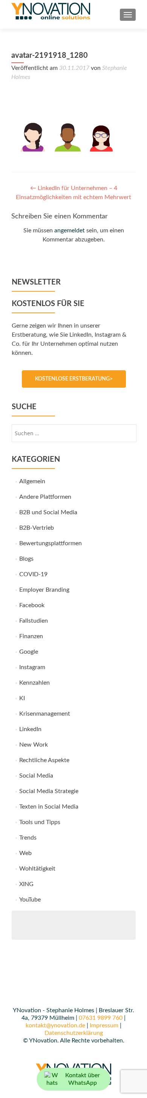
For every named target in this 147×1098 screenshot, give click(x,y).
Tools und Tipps (39, 822)
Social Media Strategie (48, 791)
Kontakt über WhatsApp (82, 1079)
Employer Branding (44, 590)
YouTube (30, 900)
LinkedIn (30, 729)
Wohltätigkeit (37, 869)
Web (25, 853)
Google (28, 652)
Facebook (31, 605)
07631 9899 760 (100, 1018)
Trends (28, 838)
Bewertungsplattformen (50, 543)
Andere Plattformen (45, 497)
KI (22, 698)
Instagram (32, 667)
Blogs (26, 559)
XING (26, 884)
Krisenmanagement (44, 714)
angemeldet (69, 230)
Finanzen (31, 636)
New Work (33, 745)
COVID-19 (33, 574)
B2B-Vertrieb (36, 528)
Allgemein (32, 481)
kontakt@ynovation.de (55, 1025)
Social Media (36, 776)
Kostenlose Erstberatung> (74, 379)
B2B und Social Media (48, 512)
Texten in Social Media (48, 807)
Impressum (104, 1025)
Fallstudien (33, 621)
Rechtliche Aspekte (44, 760)
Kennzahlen (34, 683)
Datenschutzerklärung (73, 1033)
